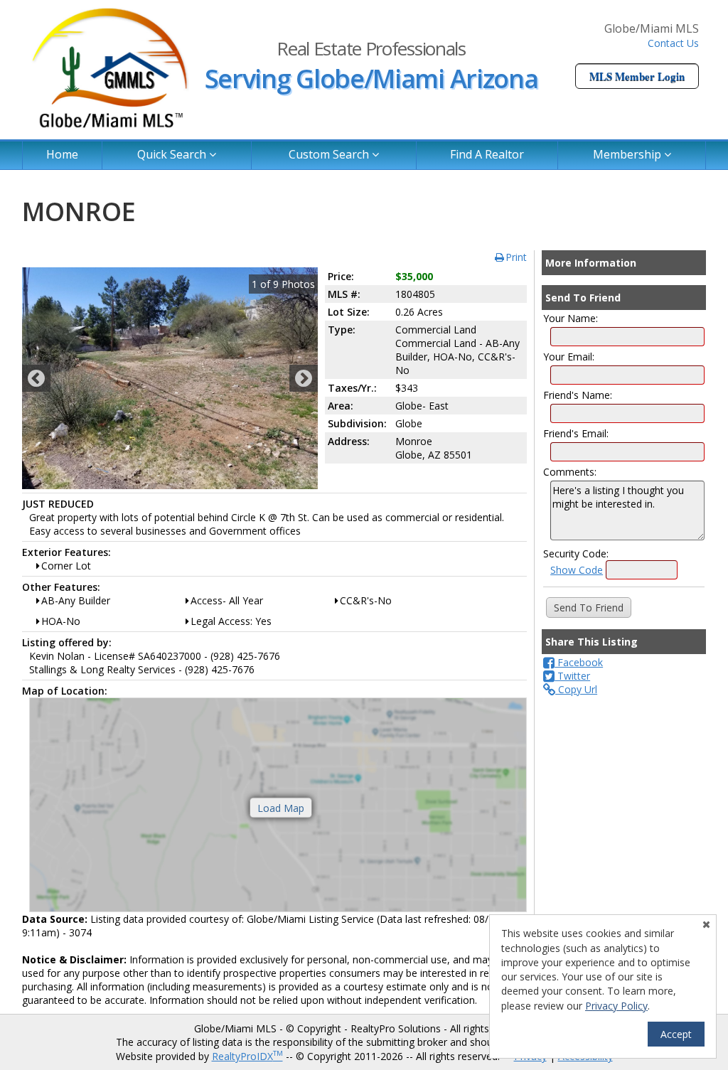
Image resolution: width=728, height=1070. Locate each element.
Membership (628, 154)
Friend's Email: (576, 433)
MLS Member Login (637, 76)
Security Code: (576, 553)
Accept (676, 1034)
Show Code (576, 570)
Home (62, 154)
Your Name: (570, 318)
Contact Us (673, 43)
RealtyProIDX (247, 1056)
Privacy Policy (616, 1005)
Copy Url (576, 689)
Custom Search (330, 154)
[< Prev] (36, 378)
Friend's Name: (577, 395)
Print (516, 257)
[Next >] (303, 378)
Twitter (572, 676)
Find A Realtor (487, 154)
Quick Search (173, 154)
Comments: (569, 471)
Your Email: (568, 356)
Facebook (579, 662)
